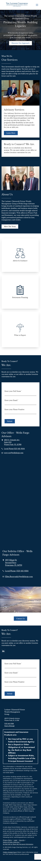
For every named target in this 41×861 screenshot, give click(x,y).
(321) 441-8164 (9, 723)
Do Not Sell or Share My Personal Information (18, 844)
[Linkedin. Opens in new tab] (3, 651)
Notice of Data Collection (11, 842)
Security (22, 840)
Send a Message (9, 726)
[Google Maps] (20, 474)
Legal (15, 840)
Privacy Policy (7, 840)
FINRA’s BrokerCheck (10, 852)
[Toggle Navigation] (37, 5)
